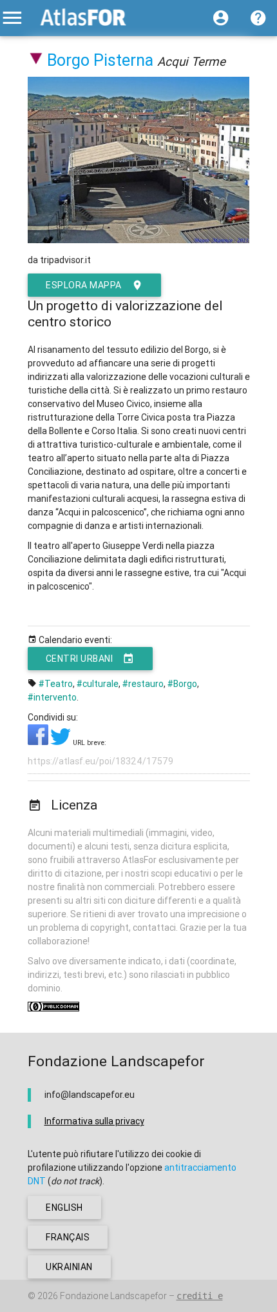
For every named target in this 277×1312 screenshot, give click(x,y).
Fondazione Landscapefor (113, 1296)
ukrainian (69, 1267)
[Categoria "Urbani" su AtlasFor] (36, 60)
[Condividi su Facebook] (39, 742)
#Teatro (56, 684)
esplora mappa (84, 285)
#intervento (52, 697)
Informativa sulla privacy (94, 1121)
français (68, 1237)
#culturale (98, 684)
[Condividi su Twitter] (61, 742)
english (64, 1207)
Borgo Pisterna (100, 60)
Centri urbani (79, 658)
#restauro (143, 684)
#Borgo (182, 684)
